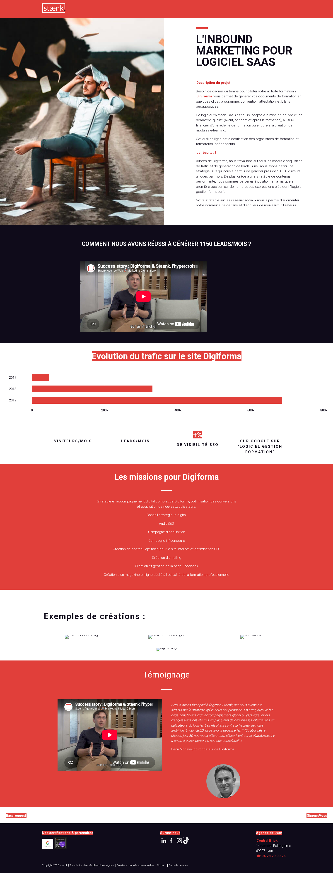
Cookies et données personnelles (135, 865)
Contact (161, 865)
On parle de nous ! (179, 865)
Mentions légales (104, 865)
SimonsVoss (317, 816)
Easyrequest (16, 816)
